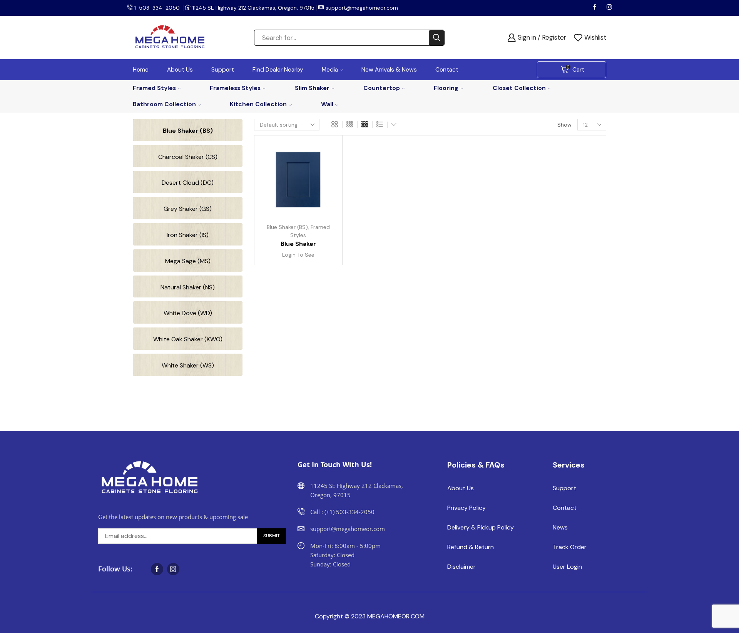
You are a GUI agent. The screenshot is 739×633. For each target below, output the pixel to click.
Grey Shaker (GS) (188, 209)
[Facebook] (595, 7)
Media (330, 69)
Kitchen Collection (258, 104)
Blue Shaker (298, 244)
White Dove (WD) (188, 313)
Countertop (381, 88)
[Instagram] (609, 7)
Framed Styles (154, 88)
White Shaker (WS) (188, 365)
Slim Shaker (312, 88)
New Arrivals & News (389, 69)
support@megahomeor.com (362, 7)
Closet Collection (519, 88)
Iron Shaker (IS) (188, 235)
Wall (327, 104)
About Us (180, 69)
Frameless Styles (235, 88)
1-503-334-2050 (157, 7)
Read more (321, 183)
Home (141, 69)
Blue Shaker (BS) (287, 227)
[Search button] (436, 37)
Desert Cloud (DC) (188, 183)
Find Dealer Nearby (277, 69)
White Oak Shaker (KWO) (187, 339)
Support (222, 69)
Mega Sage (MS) (188, 261)
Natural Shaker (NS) (188, 287)
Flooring (446, 88)
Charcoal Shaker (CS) (187, 157)
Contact (446, 69)
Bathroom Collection (164, 104)
